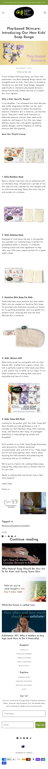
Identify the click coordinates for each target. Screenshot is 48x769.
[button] (15, 536)
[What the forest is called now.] (24, 589)
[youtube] (27, 738)
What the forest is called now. (18, 605)
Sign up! (40, 725)
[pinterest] (24, 738)
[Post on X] (6, 536)
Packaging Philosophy (24, 685)
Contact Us (24, 650)
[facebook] (17, 738)
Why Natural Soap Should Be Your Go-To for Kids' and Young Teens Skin (24, 570)
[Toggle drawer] (3, 12)
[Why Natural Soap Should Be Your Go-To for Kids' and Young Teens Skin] (24, 554)
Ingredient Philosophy (24, 681)
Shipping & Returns (24, 658)
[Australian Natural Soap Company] (24, 12)
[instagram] (20, 738)
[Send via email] (12, 536)
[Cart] (45, 12)
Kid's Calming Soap (14, 234)
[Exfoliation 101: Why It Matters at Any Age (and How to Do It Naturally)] (24, 621)
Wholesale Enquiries (24, 654)
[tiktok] (30, 738)
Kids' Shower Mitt (13, 358)
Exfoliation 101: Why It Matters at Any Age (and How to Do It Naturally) (23, 637)
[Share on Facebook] (2, 536)
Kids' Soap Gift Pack (15, 419)
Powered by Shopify (24, 753)
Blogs (24, 689)
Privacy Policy (24, 666)
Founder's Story (24, 677)
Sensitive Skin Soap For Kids (19, 297)
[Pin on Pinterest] (8, 536)
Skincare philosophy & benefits (16, 525)
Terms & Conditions (24, 662)
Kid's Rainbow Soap (13, 176)
